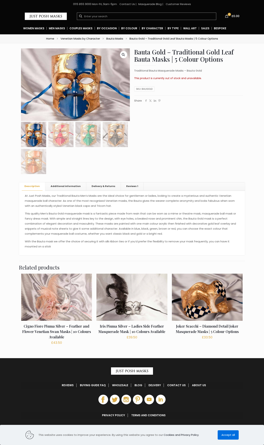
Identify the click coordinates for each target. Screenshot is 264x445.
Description (32, 186)
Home (50, 38)
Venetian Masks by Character (80, 38)
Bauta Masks (114, 38)
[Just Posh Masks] (46, 16)
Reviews (132, 186)
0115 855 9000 (82, 4)
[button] (123, 54)
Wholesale (120, 385)
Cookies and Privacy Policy (181, 435)
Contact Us (127, 4)
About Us (199, 385)
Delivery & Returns (103, 186)
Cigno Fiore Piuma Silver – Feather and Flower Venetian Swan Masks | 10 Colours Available (56, 331)
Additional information (66, 186)
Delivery (155, 385)
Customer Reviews (178, 4)
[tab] (32, 186)
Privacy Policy (113, 415)
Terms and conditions (148, 415)
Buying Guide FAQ (93, 385)
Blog (138, 385)
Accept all (228, 435)
